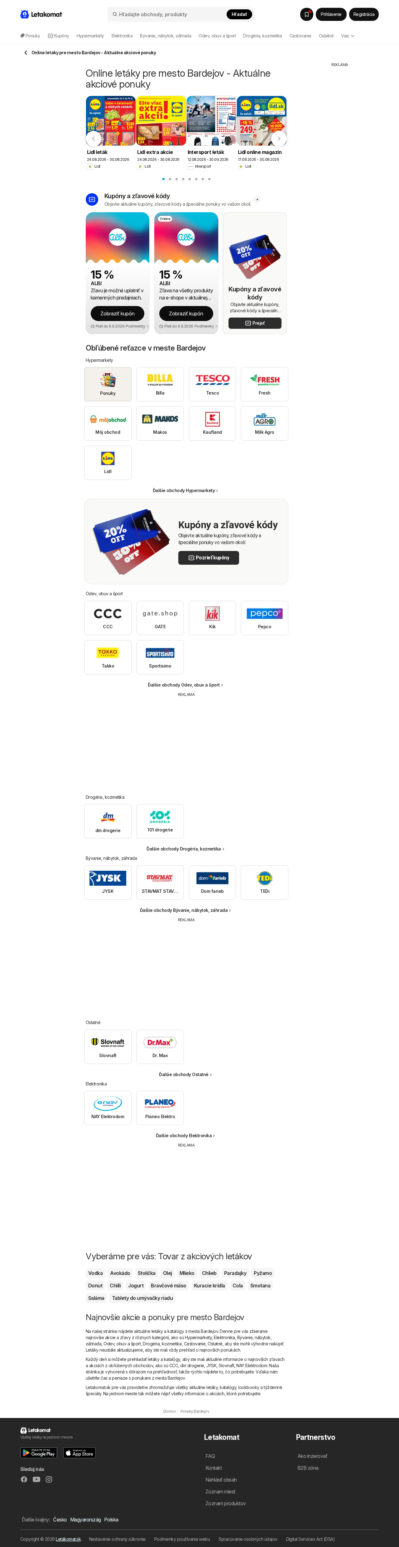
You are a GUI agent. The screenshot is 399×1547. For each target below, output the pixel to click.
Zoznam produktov (225, 1503)
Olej (167, 1273)
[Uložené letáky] (306, 14)
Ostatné (215, 1343)
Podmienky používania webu (182, 1539)
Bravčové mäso (168, 1285)
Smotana (260, 1285)
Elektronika (224, 1337)
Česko (60, 1519)
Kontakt (213, 1468)
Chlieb (209, 1273)
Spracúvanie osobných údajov (248, 1539)
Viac (345, 35)
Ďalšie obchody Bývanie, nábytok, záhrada (184, 910)
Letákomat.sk (68, 1539)
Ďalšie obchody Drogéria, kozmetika (184, 848)
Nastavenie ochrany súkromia (117, 1539)
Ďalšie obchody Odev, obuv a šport (183, 684)
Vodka (95, 1273)
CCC (173, 1365)
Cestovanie (195, 1343)
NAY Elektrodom (251, 1365)
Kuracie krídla (209, 1285)
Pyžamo (263, 1273)
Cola (238, 1285)
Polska (111, 1519)
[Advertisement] (186, 741)
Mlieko (187, 1273)
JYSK (211, 1365)
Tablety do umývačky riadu (142, 1298)
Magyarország (85, 1519)
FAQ (210, 1456)
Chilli (115, 1285)
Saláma (96, 1298)
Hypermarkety (198, 1337)
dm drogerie (192, 1365)
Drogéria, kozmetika (162, 1343)
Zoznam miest (220, 1491)
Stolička (147, 1273)
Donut (95, 1285)
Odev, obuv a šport (122, 1343)
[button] (137, 326)
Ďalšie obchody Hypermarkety (184, 490)
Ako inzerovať (312, 1456)
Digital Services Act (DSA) (310, 1539)
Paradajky (235, 1273)
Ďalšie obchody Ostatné (184, 1074)
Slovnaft (226, 1365)
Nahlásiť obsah (221, 1480)
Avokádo (120, 1273)
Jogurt (135, 1285)
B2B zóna (308, 1468)
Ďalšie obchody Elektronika (184, 1135)
